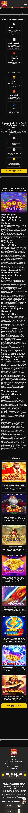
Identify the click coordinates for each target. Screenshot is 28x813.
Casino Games (19, 764)
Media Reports (19, 766)
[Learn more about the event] (14, 14)
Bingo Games (9, 761)
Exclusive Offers (9, 766)
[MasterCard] (19, 806)
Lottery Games (18, 761)
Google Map (14, 768)
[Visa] (9, 806)
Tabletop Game (9, 764)
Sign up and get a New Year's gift (14, 171)
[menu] (25, 3)
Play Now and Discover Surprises (14, 706)
